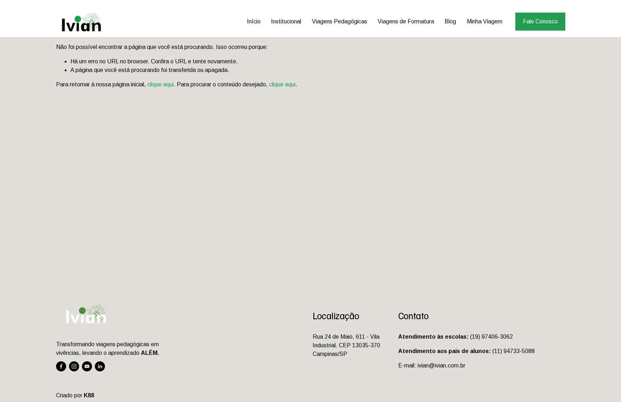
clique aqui (160, 84)
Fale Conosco (540, 21)
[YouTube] (87, 366)
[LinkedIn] (100, 366)
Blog (450, 21)
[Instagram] (74, 366)
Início (254, 21)
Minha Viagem (484, 21)
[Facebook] (61, 366)
